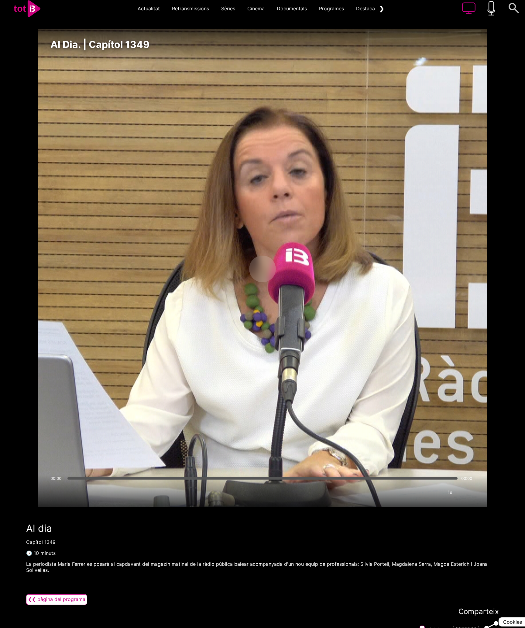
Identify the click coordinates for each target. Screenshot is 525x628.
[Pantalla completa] (468, 492)
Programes (331, 8)
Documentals (292, 8)
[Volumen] (56, 492)
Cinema (256, 8)
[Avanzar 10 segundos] (294, 269)
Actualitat (149, 8)
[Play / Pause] (262, 269)
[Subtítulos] (413, 492)
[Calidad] (431, 492)
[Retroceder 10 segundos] (230, 269)
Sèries (228, 8)
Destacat (366, 8)
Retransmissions (190, 8)
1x (450, 492)
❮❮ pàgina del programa (56, 599)
